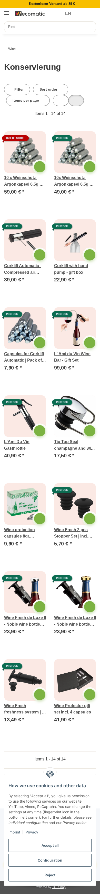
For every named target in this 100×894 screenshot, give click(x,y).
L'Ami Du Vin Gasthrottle (16, 444)
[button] (82, 13)
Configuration (50, 860)
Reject (50, 875)
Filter (18, 89)
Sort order (48, 89)
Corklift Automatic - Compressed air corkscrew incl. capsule (22, 270)
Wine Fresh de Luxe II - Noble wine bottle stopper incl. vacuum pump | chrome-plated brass (25, 621)
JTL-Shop (59, 887)
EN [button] (68, 13)
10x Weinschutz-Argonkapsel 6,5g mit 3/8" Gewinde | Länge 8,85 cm (74, 181)
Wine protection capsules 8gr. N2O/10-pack (19, 534)
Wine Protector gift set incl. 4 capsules (72, 709)
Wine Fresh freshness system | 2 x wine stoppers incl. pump (24, 710)
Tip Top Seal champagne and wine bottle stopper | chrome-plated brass (75, 445)
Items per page (26, 100)
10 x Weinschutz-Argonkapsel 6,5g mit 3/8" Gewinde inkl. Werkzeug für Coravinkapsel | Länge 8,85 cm (24, 181)
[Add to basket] (39, 166)
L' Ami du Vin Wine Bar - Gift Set (72, 357)
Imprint (14, 832)
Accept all (50, 845)
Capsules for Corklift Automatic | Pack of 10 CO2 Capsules (24, 358)
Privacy (32, 832)
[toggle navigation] (6, 11)
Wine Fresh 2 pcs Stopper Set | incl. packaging (71, 534)
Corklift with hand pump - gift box (71, 269)
